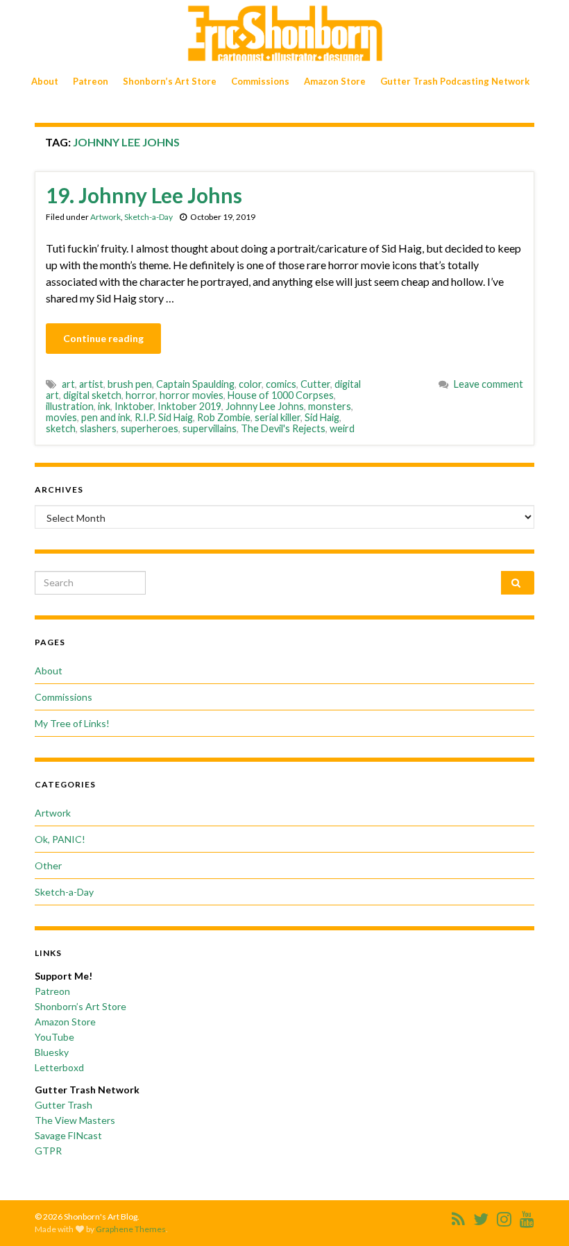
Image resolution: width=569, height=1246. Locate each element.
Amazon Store (335, 81)
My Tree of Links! (72, 723)
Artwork (105, 217)
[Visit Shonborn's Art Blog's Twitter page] (481, 1216)
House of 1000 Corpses (281, 395)
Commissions (260, 81)
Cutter (315, 384)
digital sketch (92, 395)
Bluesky (52, 1052)
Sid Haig (322, 417)
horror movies (191, 395)
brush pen (130, 384)
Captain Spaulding (195, 384)
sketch (61, 428)
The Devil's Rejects (283, 428)
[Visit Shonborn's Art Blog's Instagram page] (504, 1216)
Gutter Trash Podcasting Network (454, 81)
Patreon (90, 81)
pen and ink (105, 417)
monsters (329, 406)
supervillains (209, 428)
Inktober (133, 406)
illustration (70, 406)
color (250, 384)
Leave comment (488, 384)
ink (104, 406)
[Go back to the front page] (284, 33)
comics (281, 384)
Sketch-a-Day (148, 217)
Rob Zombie (223, 417)
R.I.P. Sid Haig (164, 417)
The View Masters (75, 1120)
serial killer (277, 417)
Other (48, 865)
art (68, 384)
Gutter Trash (63, 1105)
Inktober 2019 (189, 406)
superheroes (149, 428)
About (44, 81)
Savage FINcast (68, 1135)
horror (140, 395)
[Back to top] (537, 1214)
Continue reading (103, 338)
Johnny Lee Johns (265, 406)
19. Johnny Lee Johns (144, 194)
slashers (98, 428)
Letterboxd (59, 1067)
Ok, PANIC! (60, 839)
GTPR (48, 1151)
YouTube (54, 1037)
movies (61, 417)
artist (91, 384)
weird (342, 428)
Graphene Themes (131, 1229)
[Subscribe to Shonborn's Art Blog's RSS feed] (458, 1216)
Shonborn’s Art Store (169, 81)
